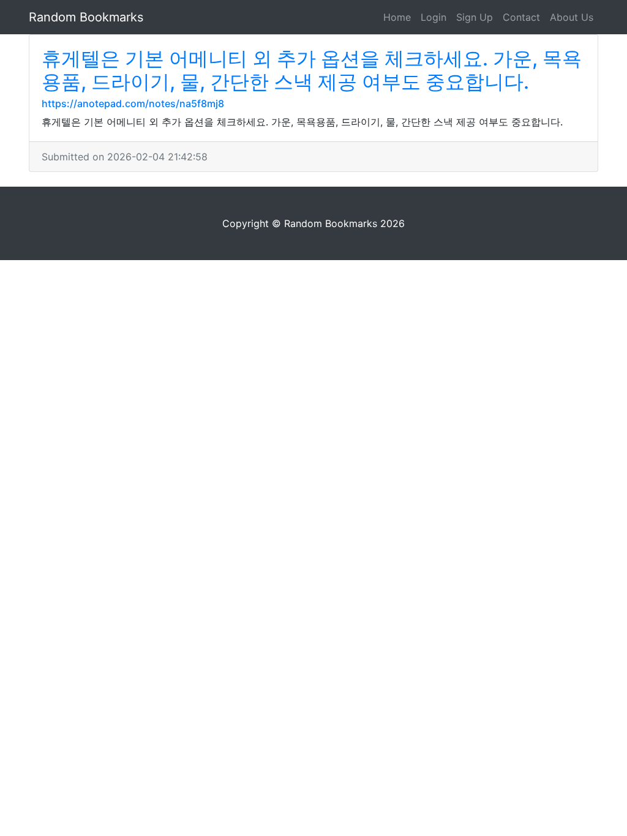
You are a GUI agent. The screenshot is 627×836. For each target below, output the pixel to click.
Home (397, 17)
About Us (571, 17)
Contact (521, 17)
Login (433, 17)
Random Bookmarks (86, 17)
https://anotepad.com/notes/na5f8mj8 (133, 103)
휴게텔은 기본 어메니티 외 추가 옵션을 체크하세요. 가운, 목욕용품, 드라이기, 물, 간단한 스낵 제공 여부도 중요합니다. (312, 70)
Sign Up (474, 17)
